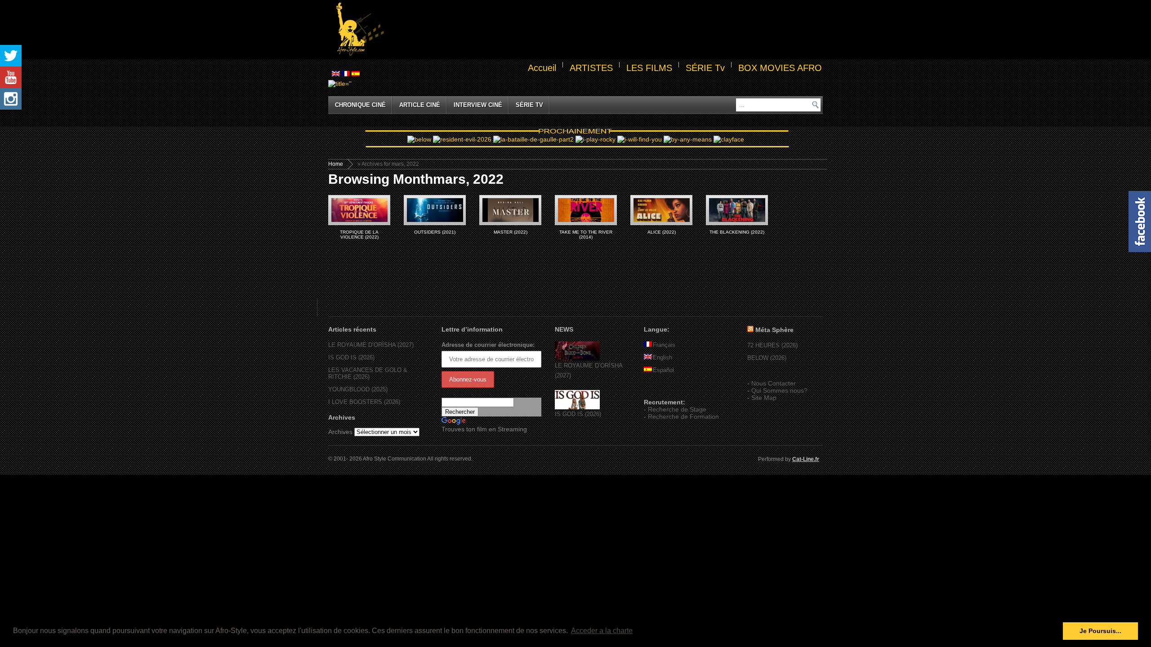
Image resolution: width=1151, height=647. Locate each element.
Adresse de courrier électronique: (488, 344)
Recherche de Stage (677, 409)
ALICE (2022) (661, 232)
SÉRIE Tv (705, 68)
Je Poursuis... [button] (1100, 630)
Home (335, 164)
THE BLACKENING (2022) (736, 232)
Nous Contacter (773, 383)
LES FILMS (649, 68)
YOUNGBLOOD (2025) (358, 389)
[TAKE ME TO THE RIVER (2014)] (586, 210)
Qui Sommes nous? (779, 390)
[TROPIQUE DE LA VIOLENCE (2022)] (359, 210)
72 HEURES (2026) (772, 345)
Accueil (542, 68)
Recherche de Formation (683, 416)
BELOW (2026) (766, 358)
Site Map (763, 397)
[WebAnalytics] (662, 389)
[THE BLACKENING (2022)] (737, 210)
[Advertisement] (605, 29)
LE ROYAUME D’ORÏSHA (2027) (371, 344)
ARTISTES (591, 68)
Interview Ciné (478, 105)
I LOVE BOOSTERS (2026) (364, 402)
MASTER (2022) (510, 232)
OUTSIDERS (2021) (434, 232)
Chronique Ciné (360, 105)
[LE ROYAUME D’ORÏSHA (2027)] (577, 358)
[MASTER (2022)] (510, 210)
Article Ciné (419, 105)
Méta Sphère (774, 329)
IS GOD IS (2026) (351, 357)
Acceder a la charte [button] (602, 630)
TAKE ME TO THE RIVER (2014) (585, 234)
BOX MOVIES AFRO (780, 68)
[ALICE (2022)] (661, 210)
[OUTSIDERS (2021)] (435, 210)
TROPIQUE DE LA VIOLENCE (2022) (359, 234)
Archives (340, 431)
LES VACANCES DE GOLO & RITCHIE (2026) (367, 373)
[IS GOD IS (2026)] (577, 407)
